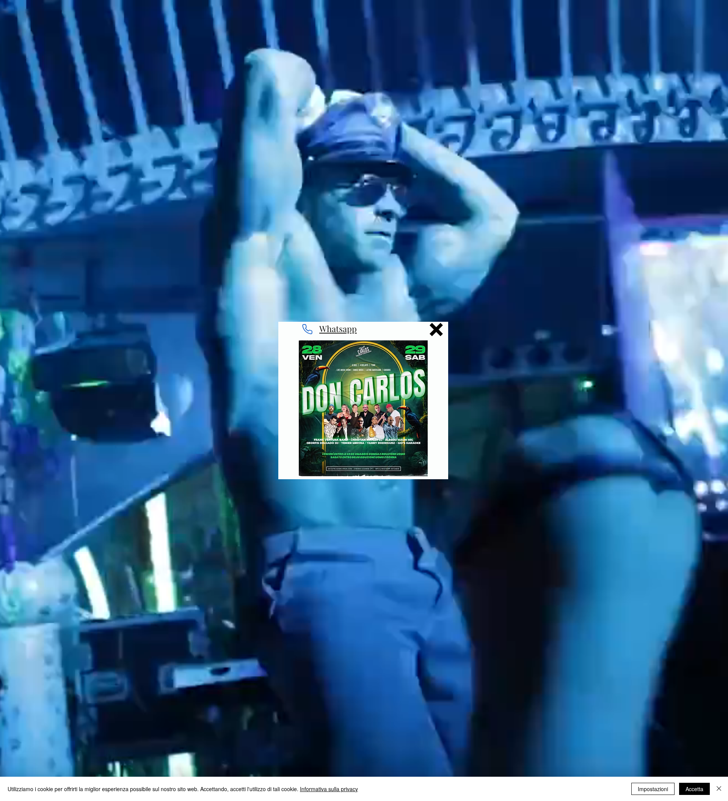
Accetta (694, 789)
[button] (436, 329)
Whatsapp (338, 328)
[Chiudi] (718, 789)
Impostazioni (653, 789)
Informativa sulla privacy (329, 789)
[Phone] (307, 329)
